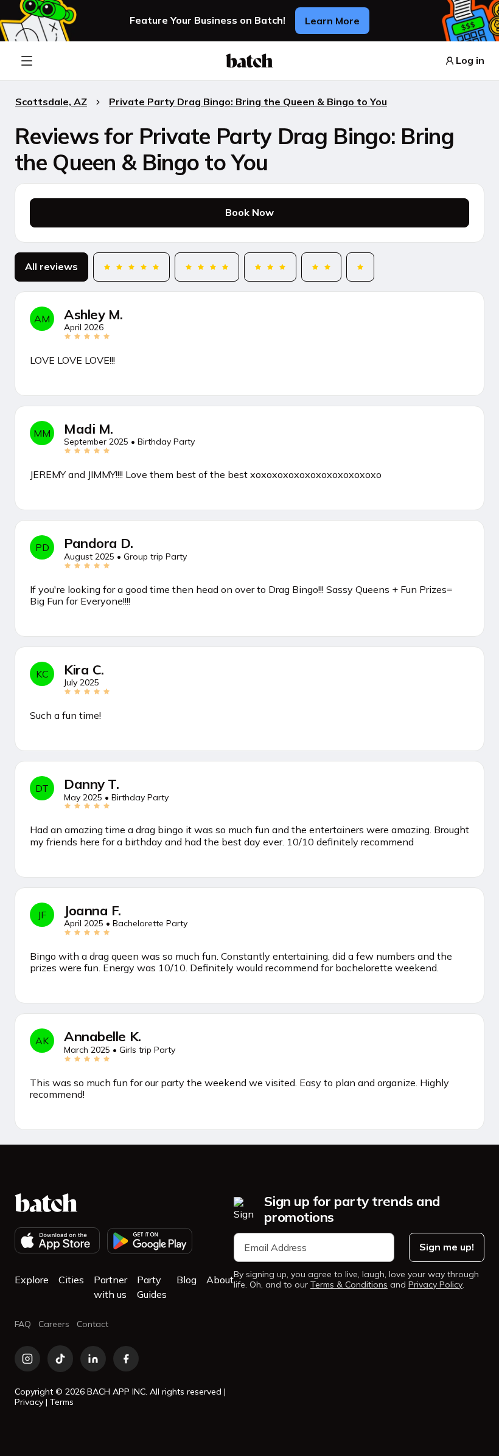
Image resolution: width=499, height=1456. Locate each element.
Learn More (332, 21)
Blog (186, 1280)
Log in (470, 60)
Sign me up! (446, 1247)
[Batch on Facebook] (126, 1358)
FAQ (23, 1324)
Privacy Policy (435, 1285)
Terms (62, 1401)
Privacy (29, 1401)
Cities (71, 1280)
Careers (53, 1324)
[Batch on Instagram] (27, 1358)
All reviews (51, 266)
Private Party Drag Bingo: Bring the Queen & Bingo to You (248, 101)
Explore (32, 1280)
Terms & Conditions (349, 1285)
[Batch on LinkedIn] (93, 1358)
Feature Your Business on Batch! (207, 20)
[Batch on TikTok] (60, 1358)
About (220, 1280)
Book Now (249, 212)
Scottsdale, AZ (51, 101)
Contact (92, 1324)
